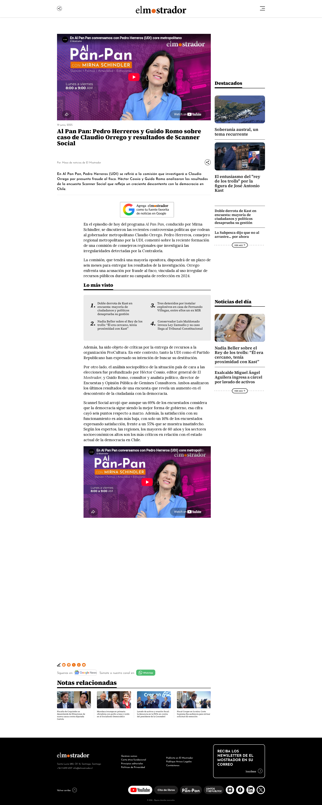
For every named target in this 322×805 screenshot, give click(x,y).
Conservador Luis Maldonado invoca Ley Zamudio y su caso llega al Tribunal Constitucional (180, 325)
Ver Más (238, 245)
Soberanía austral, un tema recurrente (236, 132)
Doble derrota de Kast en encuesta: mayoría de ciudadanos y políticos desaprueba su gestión (114, 308)
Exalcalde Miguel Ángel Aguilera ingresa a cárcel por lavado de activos (238, 377)
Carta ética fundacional (133, 759)
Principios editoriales (132, 763)
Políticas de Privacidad (133, 766)
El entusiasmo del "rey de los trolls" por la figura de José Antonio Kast (237, 183)
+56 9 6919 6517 (64, 767)
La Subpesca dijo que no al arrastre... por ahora (237, 234)
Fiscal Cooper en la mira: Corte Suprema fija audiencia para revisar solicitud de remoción (193, 714)
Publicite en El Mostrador (179, 757)
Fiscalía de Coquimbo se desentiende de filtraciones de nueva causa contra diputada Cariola (71, 715)
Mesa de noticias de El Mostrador (81, 162)
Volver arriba (64, 790)
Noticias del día (233, 301)
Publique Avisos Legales (179, 761)
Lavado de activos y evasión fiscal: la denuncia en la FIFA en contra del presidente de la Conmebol (153, 714)
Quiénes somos (129, 755)
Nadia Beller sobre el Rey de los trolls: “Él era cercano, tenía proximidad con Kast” (119, 325)
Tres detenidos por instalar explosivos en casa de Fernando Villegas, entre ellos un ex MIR (179, 307)
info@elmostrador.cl (83, 767)
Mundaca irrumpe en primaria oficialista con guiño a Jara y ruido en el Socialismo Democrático (113, 714)
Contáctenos (172, 765)
